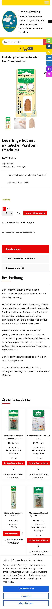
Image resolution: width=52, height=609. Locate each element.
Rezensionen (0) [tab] (15, 268)
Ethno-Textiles (29, 12)
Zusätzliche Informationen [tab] (20, 258)
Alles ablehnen (26, 603)
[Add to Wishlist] (4, 209)
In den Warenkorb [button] (13, 463)
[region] (26, 582)
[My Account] (19, 48)
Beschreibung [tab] (13, 249)
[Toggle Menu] (46, 2)
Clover (18, 232)
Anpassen (26, 596)
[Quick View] (15, 458)
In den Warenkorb (35, 213)
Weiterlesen (11, 533)
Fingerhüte (29, 232)
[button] (45, 73)
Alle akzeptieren (26, 588)
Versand (9, 163)
